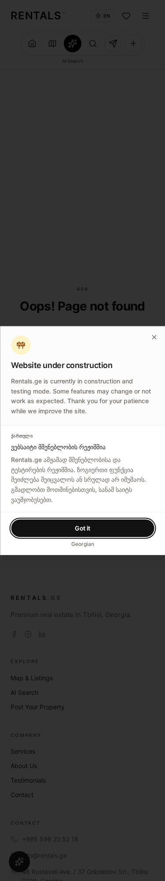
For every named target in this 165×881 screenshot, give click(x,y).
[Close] (154, 337)
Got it (82, 527)
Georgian (82, 543)
